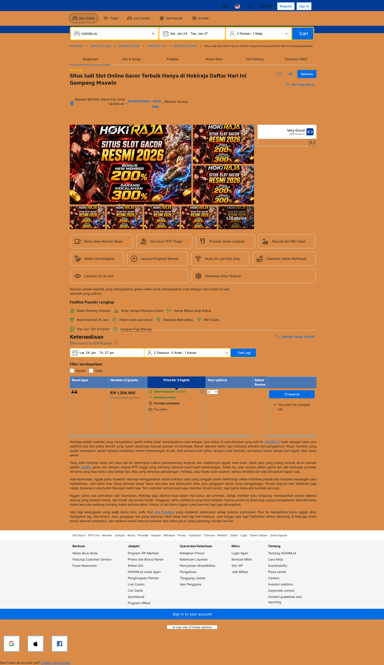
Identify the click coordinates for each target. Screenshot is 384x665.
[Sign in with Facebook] (60, 644)
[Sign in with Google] (12, 644)
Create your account (55, 663)
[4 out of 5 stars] (76, 70)
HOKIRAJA (272, 442)
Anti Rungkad (164, 512)
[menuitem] (83, 18)
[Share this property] (290, 74)
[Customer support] (249, 6)
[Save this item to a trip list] (278, 74)
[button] (192, 614)
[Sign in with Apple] (36, 644)
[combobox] (115, 34)
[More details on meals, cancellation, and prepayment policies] (202, 391)
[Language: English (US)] (237, 6)
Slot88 (85, 467)
